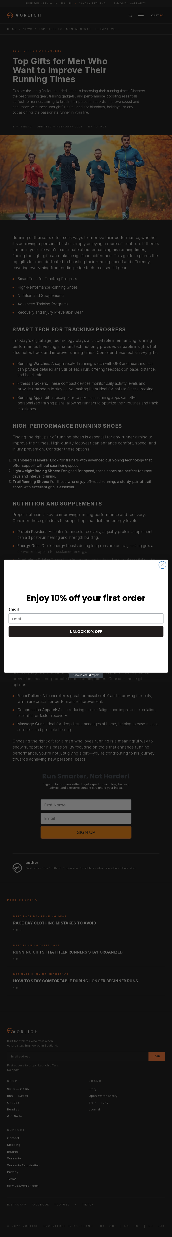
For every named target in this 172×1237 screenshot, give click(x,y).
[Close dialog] (162, 565)
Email (14, 609)
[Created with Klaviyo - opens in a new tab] (86, 674)
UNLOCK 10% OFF (86, 631)
